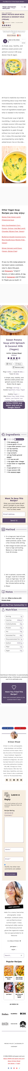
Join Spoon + (12, 1063)
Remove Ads (19, 367)
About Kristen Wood (14, 1061)
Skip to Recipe (11, 35)
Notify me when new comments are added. (13, 868)
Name (8, 849)
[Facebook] (8, 1068)
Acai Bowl (8, 994)
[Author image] (3, 22)
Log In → (14, 949)
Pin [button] (20, 35)
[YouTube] (17, 1068)
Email (8, 859)
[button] (3, 25)
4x (12, 439)
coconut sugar (15, 472)
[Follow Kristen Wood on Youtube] (14, 780)
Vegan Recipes (8, 12)
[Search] (21, 955)
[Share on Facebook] (8, 728)
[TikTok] (19, 1068)
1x (5, 439)
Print (10, 364)
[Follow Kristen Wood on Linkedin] (17, 780)
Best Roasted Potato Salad (19, 996)
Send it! (14, 520)
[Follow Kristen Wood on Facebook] (6, 780)
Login (18, 1063)
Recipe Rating (9, 810)
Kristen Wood (8, 22)
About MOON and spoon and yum (13, 1058)
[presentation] (9, 971)
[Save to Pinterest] (20, 728)
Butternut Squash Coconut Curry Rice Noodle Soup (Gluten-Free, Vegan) (14, 240)
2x (7, 439)
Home (3, 12)
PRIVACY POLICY (9, 1043)
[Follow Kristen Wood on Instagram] (10, 780)
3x (10, 439)
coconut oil (14, 442)
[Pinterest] (14, 1068)
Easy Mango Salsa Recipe (19, 978)
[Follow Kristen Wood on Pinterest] (21, 780)
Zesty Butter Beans (8, 978)
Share (19, 364)
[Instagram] (11, 1068)
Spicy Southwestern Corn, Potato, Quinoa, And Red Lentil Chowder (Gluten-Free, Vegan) (14, 228)
